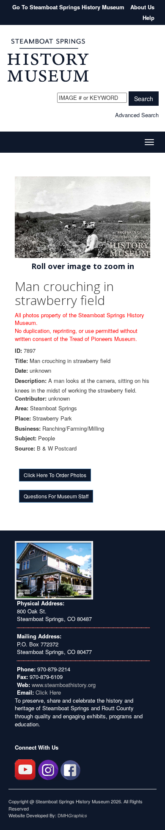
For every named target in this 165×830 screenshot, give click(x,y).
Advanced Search (137, 115)
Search (143, 98)
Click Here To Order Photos (55, 474)
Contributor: (31, 398)
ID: (18, 351)
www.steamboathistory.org (63, 685)
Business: (28, 428)
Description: (31, 381)
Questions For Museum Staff (56, 496)
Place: (23, 418)
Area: (21, 408)
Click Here (48, 692)
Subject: (25, 438)
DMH (72, 815)
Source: (25, 448)
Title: (21, 361)
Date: (21, 370)
